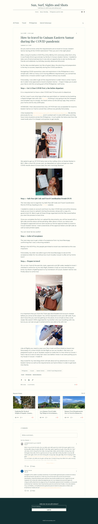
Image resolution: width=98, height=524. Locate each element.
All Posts (16, 23)
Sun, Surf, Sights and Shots (49, 5)
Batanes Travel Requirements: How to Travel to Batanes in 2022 (74, 412)
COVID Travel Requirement (54, 370)
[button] (83, 23)
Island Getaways (45, 23)
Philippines (33, 23)
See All (83, 393)
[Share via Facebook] (21, 380)
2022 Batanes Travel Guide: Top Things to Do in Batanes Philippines (48, 412)
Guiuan (32, 370)
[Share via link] (32, 380)
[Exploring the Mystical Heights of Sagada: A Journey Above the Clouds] (24, 402)
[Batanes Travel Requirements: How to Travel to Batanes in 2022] (74, 402)
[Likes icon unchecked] (25, 466)
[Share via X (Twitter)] (25, 380)
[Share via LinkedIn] (29, 380)
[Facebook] (84, 12)
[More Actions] (76, 444)
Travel (24, 23)
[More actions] (76, 33)
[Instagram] (82, 12)
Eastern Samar (40, 370)
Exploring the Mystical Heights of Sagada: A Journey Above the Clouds (24, 412)
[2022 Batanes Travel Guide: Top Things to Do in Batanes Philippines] (49, 402)
